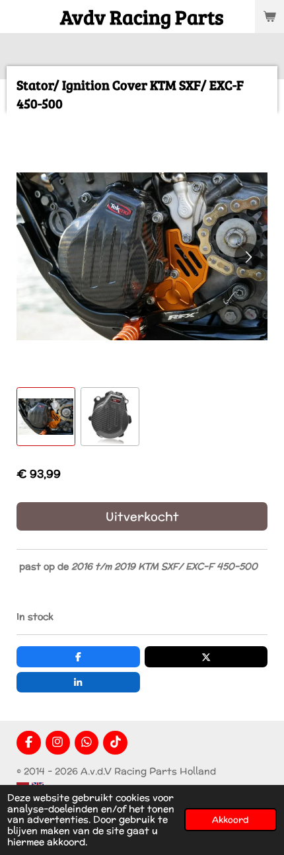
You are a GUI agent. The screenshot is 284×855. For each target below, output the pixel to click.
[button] (46, 416)
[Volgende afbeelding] (247, 256)
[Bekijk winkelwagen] (269, 16)
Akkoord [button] (230, 819)
